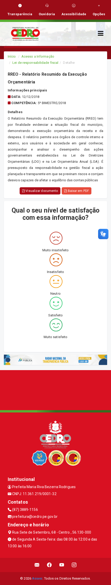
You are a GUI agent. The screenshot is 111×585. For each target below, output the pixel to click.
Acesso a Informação (37, 56)
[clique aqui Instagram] (74, 565)
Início (12, 56)
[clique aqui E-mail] (37, 565)
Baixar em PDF (78, 191)
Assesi (37, 578)
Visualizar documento (41, 191)
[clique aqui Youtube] (61, 565)
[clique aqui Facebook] (49, 565)
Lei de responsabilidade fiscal (35, 63)
